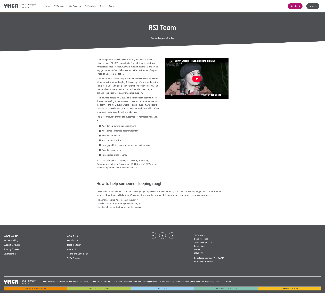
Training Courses (11, 249)
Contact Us (114, 6)
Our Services (75, 6)
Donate (293, 6)
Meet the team (74, 245)
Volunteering (10, 254)
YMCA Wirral (60, 6)
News (102, 6)
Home (48, 6)
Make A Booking (11, 240)
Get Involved (90, 6)
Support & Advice (12, 245)
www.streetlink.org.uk (130, 207)
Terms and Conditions (77, 254)
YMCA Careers (73, 258)
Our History (72, 240)
